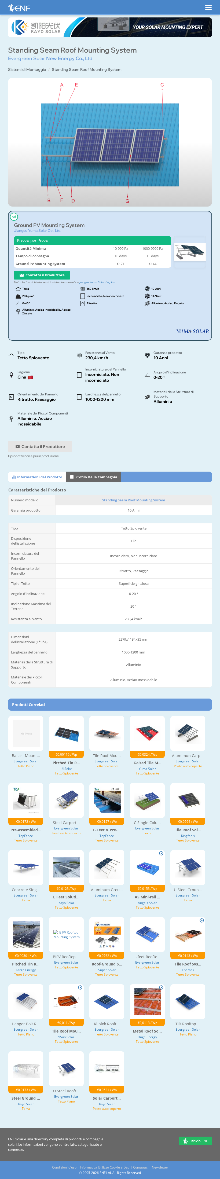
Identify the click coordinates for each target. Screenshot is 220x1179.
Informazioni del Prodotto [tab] (39, 477)
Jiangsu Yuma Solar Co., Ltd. (37, 230)
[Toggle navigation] (208, 5)
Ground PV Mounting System (49, 225)
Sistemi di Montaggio (27, 69)
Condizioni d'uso (64, 1167)
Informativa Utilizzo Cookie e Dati (105, 1167)
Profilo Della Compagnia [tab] (96, 477)
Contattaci (140, 1167)
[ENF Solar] (19, 8)
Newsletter (160, 1167)
